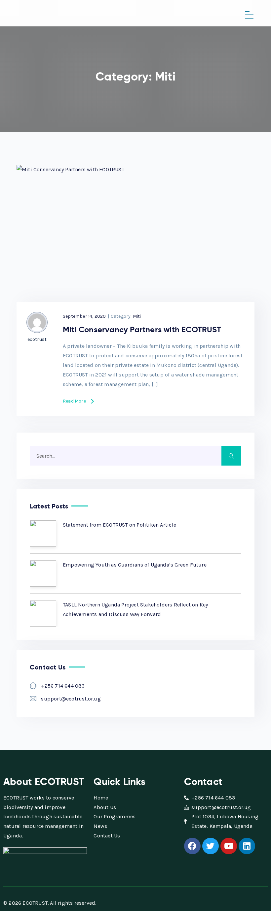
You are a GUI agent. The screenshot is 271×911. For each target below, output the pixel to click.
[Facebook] (192, 846)
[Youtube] (228, 846)
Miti (137, 316)
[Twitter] (210, 846)
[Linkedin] (247, 846)
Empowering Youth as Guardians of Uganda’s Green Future (135, 565)
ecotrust (37, 339)
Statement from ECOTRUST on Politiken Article (119, 525)
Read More (74, 401)
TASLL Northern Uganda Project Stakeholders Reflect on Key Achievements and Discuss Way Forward (135, 609)
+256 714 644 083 (63, 686)
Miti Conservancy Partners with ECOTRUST (142, 330)
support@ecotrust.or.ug (70, 699)
